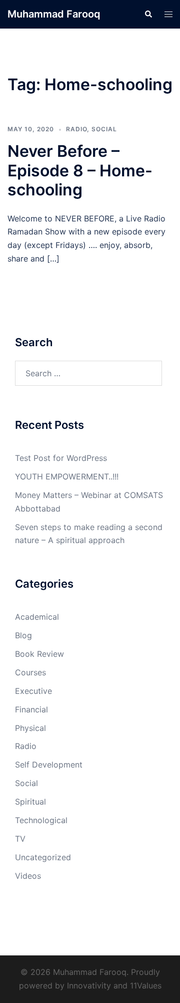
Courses (30, 672)
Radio (76, 129)
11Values (146, 985)
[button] (148, 14)
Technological (41, 820)
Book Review (39, 654)
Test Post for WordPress (61, 458)
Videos (28, 876)
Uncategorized (43, 857)
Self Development (48, 765)
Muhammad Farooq (54, 14)
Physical (30, 728)
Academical (37, 617)
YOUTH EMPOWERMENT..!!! (66, 476)
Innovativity (89, 985)
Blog (23, 635)
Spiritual (30, 802)
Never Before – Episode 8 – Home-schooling (80, 170)
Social (104, 129)
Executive (33, 691)
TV (20, 839)
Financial (31, 709)
